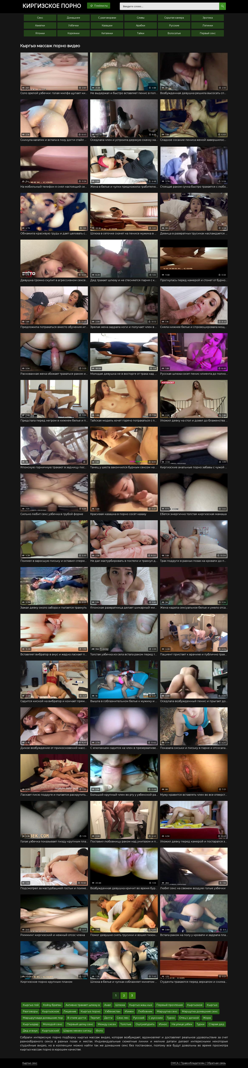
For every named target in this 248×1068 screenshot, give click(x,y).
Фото (99, 1030)
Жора (207, 1017)
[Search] (222, 6)
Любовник (145, 1011)
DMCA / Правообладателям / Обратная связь (198, 1063)
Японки (40, 33)
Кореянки (73, 33)
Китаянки (107, 33)
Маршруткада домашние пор (43, 1017)
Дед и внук (30, 1030)
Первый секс (208, 33)
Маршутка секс (167, 1011)
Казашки (107, 25)
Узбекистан (112, 1011)
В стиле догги (76, 1017)
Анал (107, 1005)
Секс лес (123, 1017)
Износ (163, 1024)
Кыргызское (50, 1011)
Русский (138, 1017)
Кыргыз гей (31, 1005)
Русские (174, 25)
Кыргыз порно (90, 1011)
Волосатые (174, 33)
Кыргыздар (30, 1024)
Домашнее (73, 17)
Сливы (140, 17)
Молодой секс (52, 1024)
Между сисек (107, 1024)
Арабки (140, 25)
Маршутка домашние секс (200, 1011)
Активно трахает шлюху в (83, 1005)
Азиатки (40, 25)
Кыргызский (50, 1030)
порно (52, 6)
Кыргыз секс (29, 1063)
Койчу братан (52, 1005)
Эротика (208, 17)
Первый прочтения (169, 1005)
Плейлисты (100, 5)
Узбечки (73, 25)
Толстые (125, 1024)
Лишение (69, 1011)
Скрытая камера (174, 17)
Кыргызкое (194, 1005)
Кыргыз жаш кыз (140, 1005)
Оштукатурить (145, 1024)
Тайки (140, 33)
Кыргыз (212, 1005)
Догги (108, 1017)
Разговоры (30, 1011)
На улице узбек (182, 1024)
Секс (40, 17)
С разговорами (107, 17)
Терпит (95, 1017)
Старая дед (216, 1024)
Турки (200, 1024)
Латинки (207, 25)
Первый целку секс (80, 1024)
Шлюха (120, 1005)
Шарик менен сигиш (77, 1030)
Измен (129, 1011)
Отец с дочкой (189, 1017)
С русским (156, 1017)
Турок (171, 1017)
